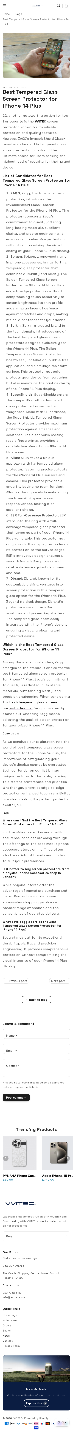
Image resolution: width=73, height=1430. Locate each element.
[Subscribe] (66, 1236)
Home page (10, 1315)
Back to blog (38, 999)
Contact (8, 1340)
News (6, 1335)
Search (7, 1330)
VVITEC (17, 1418)
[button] (4, 6)
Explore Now (34, 1403)
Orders (7, 1325)
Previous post (17, 981)
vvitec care (10, 1320)
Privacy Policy (11, 1345)
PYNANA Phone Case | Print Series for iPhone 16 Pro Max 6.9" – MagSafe (19, 1176)
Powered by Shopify (36, 1418)
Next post (58, 981)
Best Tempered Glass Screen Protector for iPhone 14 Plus (36, 21)
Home (6, 13)
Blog (17, 13)
